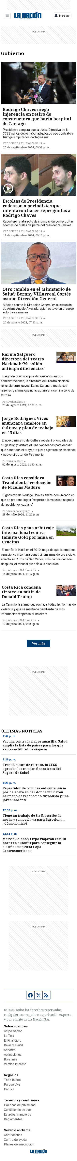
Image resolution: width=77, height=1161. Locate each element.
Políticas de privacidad (20, 1105)
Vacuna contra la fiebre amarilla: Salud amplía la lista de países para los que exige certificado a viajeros (35, 745)
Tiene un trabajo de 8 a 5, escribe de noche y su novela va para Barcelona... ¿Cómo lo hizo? (34, 819)
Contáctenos (13, 1135)
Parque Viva (12, 1084)
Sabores (9, 1050)
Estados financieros (17, 1114)
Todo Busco (12, 1080)
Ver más (38, 643)
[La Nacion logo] (28, 16)
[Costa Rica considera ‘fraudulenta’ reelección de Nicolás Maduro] (66, 481)
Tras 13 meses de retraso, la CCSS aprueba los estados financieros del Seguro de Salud (32, 769)
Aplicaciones (13, 1055)
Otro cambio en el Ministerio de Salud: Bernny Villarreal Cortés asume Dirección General (37, 294)
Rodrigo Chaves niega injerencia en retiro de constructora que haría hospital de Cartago (37, 116)
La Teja (9, 1036)
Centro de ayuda (15, 1140)
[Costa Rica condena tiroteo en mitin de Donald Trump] (66, 590)
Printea (9, 1089)
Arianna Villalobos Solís (25, 143)
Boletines (10, 1059)
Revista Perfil (13, 1045)
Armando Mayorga (18, 511)
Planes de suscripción (19, 1144)
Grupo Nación (13, 1031)
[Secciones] (7, 16)
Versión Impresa (15, 1064)
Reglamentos (13, 1119)
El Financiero (12, 1040)
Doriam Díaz (15, 401)
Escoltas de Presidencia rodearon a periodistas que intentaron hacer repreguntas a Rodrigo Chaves (36, 208)
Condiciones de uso (17, 1110)
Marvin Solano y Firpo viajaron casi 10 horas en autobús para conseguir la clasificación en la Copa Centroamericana (34, 845)
